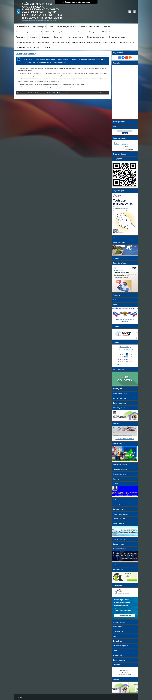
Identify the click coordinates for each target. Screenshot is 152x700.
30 (118, 364)
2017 (25, 54)
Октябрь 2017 (124, 347)
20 (127, 359)
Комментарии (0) (63, 92)
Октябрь (31, 54)
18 (122, 359)
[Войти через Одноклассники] (130, 57)
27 (127, 362)
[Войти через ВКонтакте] (123, 57)
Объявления (23, 92)
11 (122, 357)
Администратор (41, 92)
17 (120, 359)
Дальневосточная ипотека (124, 439)
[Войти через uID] (119, 57)
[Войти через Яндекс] (126, 57)
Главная (19, 54)
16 (118, 359)
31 (120, 364)
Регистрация (129, 11)
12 (125, 357)
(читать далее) (70, 87)
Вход (134, 11)
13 (127, 357)
